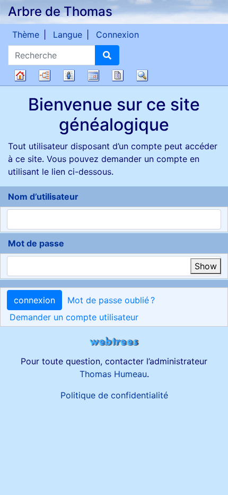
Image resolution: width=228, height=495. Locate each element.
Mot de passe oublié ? (111, 300)
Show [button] (206, 266)
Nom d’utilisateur (43, 196)
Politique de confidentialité (114, 395)
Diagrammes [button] (44, 75)
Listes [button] (69, 75)
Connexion (117, 34)
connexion (34, 300)
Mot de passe (36, 243)
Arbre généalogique (20, 75)
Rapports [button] (118, 75)
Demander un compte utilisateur (74, 317)
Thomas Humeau (113, 374)
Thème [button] (25, 34)
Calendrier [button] (93, 75)
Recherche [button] (142, 75)
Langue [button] (67, 34)
